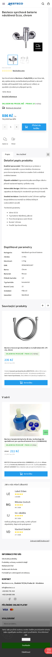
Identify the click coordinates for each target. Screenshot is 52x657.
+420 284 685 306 (8, 594)
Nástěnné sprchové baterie (32, 252)
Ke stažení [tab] (21, 154)
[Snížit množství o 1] (5, 127)
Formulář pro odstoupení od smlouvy (16, 573)
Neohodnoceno (19, 71)
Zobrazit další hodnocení (39, 541)
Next (47, 305)
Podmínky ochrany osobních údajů (14, 562)
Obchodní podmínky (9, 559)
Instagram (15, 599)
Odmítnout (26, 652)
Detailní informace (9, 96)
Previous (43, 305)
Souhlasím (26, 645)
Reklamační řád (7, 566)
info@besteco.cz (8, 587)
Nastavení (26, 639)
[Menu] (3, 3)
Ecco (9, 92)
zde (25, 635)
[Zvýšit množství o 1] (16, 127)
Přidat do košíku (36, 127)
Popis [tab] (7, 154)
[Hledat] (43, 4)
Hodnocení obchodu (9, 569)
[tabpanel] (26, 349)
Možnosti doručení (13, 108)
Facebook (9, 599)
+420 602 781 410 (8, 591)
